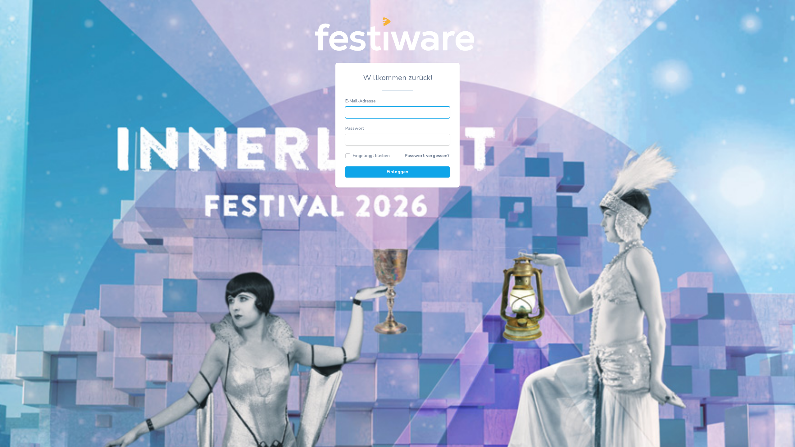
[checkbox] (367, 156)
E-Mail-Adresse (360, 101)
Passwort (354, 128)
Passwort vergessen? (427, 156)
